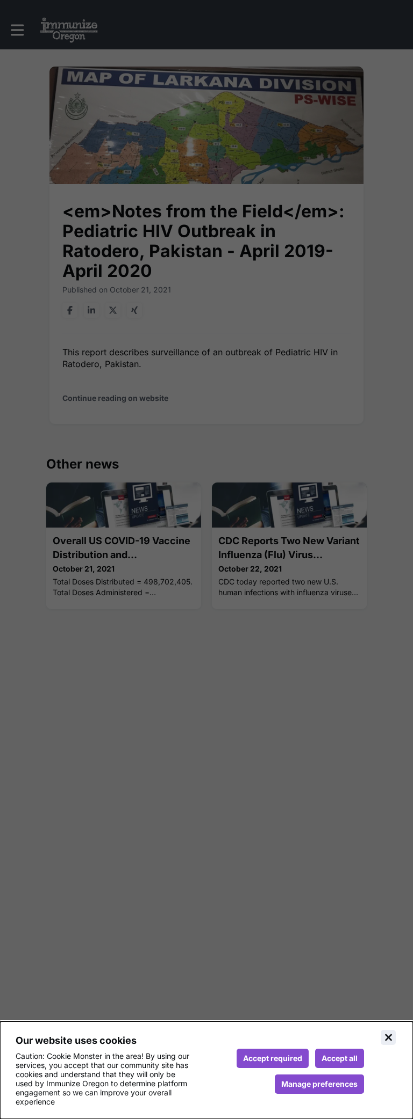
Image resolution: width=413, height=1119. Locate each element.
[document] (206, 1070)
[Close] (388, 1037)
